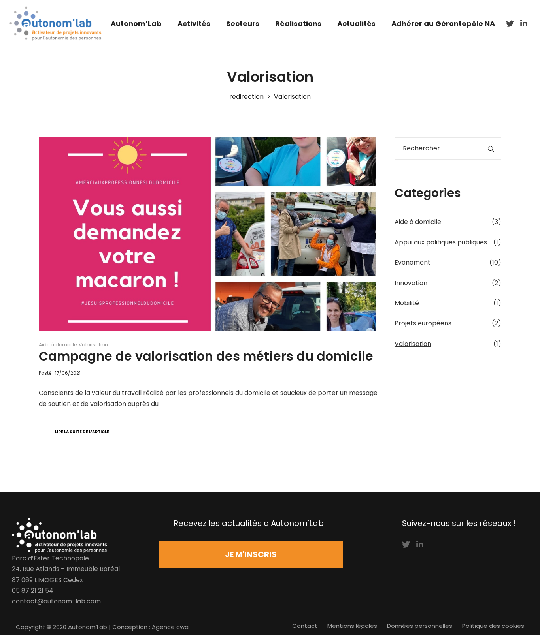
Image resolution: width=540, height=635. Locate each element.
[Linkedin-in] (420, 545)
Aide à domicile (58, 344)
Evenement (412, 262)
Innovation (411, 282)
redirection (246, 96)
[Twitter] (406, 545)
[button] (251, 554)
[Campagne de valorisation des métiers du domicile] (211, 234)
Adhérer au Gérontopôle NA (443, 23)
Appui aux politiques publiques (441, 242)
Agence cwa (170, 627)
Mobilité (407, 303)
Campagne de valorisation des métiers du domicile (206, 356)
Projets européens (423, 323)
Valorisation (93, 344)
